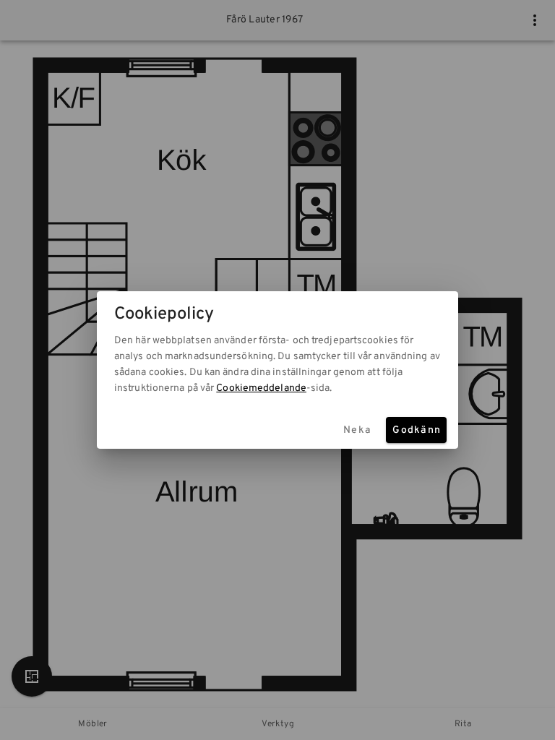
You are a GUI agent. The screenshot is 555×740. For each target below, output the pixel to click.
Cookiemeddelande (261, 388)
